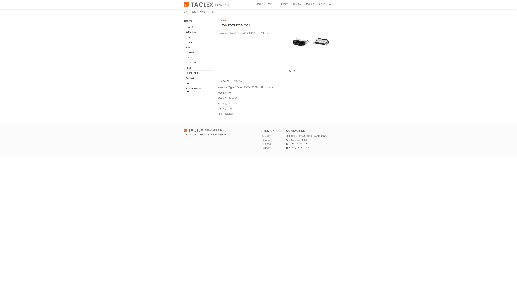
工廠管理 (284, 4)
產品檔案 (238, 81)
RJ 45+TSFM (191, 52)
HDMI (188, 68)
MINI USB (190, 58)
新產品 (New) (191, 32)
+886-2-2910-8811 (298, 140)
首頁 (185, 12)
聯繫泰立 (297, 4)
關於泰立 (259, 4)
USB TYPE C (191, 37)
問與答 (322, 4)
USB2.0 (189, 42)
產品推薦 (189, 27)
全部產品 (193, 12)
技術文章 (310, 4)
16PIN (223, 20)
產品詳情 (224, 81)
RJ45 (188, 47)
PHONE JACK (192, 73)
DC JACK (190, 78)
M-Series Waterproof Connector (195, 89)
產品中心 (272, 4)
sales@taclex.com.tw (299, 147)
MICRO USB (191, 63)
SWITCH (189, 83)
